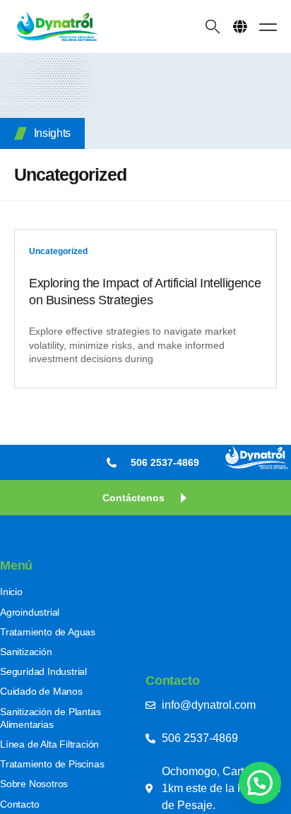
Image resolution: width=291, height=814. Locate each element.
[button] (240, 26)
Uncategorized (58, 251)
